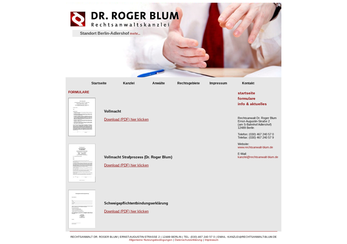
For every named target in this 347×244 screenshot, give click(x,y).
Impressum (218, 83)
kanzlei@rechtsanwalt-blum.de (258, 157)
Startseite (99, 83)
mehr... (134, 34)
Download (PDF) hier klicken (126, 119)
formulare (246, 98)
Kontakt (248, 83)
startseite (246, 93)
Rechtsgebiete (188, 83)
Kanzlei (128, 83)
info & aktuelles (252, 104)
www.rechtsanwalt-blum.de (255, 147)
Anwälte (158, 83)
